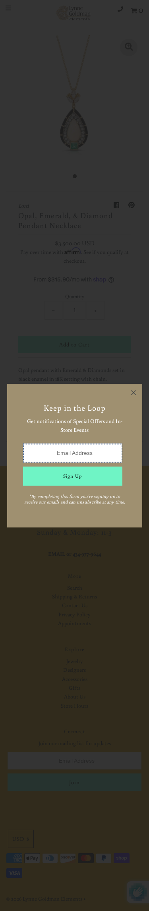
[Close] (133, 392)
